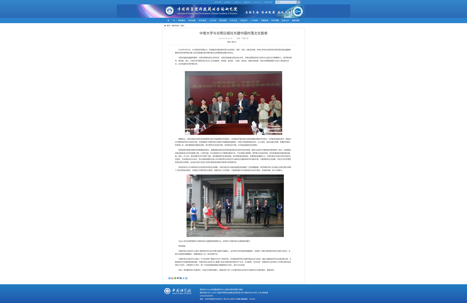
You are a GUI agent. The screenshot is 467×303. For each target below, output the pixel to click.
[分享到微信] (175, 278)
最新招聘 (295, 20)
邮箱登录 (247, 2)
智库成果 (223, 20)
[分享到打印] (186, 278)
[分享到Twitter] (184, 278)
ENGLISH (257, 2)
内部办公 (237, 2)
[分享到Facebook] (181, 278)
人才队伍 (212, 20)
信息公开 (285, 20)
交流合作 (243, 20)
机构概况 (181, 20)
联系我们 (227, 2)
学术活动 (233, 20)
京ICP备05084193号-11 (250, 293)
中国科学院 (268, 2)
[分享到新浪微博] (172, 278)
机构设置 (192, 20)
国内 (182, 26)
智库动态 (175, 26)
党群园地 (264, 20)
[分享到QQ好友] (178, 278)
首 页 (171, 20)
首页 (168, 26)
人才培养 (254, 20)
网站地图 (218, 2)
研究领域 (202, 20)
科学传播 (275, 20)
